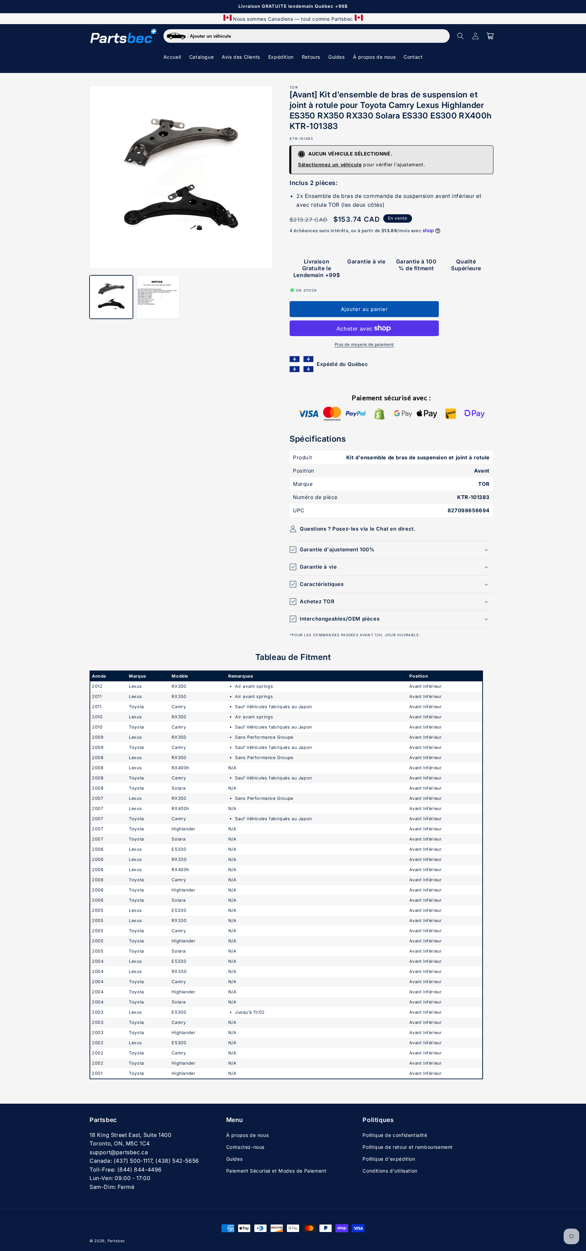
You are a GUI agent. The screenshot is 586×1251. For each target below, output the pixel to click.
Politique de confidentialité (395, 1135)
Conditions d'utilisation (390, 1171)
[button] (460, 36)
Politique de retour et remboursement (408, 1147)
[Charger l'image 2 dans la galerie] (158, 297)
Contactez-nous (245, 1147)
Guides (234, 1159)
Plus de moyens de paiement (364, 344)
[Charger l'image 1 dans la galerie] (111, 297)
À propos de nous (247, 1135)
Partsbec (116, 1240)
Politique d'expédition (389, 1159)
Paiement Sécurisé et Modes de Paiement (276, 1171)
